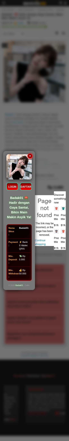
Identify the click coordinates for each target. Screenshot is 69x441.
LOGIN (12, 186)
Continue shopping (40, 242)
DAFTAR (26, 186)
